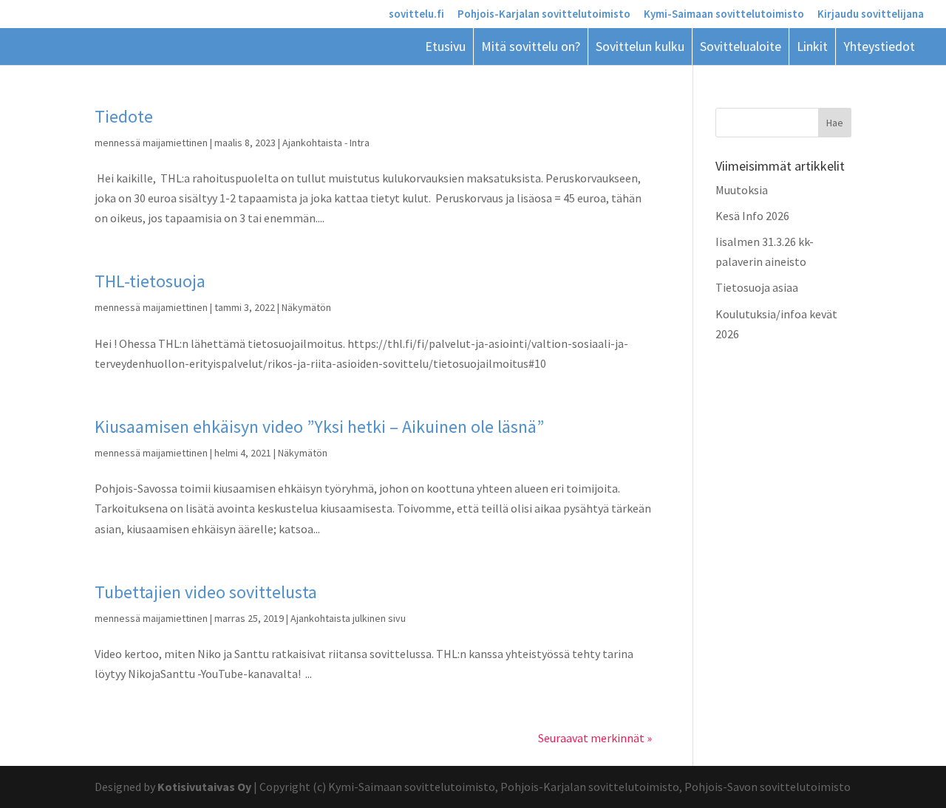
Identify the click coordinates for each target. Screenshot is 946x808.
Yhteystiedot (879, 46)
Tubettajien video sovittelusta (206, 592)
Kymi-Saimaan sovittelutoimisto (724, 14)
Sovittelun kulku (640, 46)
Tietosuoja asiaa (756, 287)
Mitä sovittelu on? (530, 46)
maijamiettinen (175, 142)
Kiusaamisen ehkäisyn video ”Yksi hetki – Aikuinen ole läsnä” (319, 426)
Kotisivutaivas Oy (204, 786)
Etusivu (445, 46)
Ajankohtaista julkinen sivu (348, 618)
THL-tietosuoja (150, 281)
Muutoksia (741, 189)
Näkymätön (306, 307)
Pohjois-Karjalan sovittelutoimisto (543, 14)
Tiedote (124, 116)
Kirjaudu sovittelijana (870, 14)
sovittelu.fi (416, 14)
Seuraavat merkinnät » (595, 737)
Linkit (812, 46)
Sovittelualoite (740, 46)
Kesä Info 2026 (752, 215)
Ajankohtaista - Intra (326, 142)
